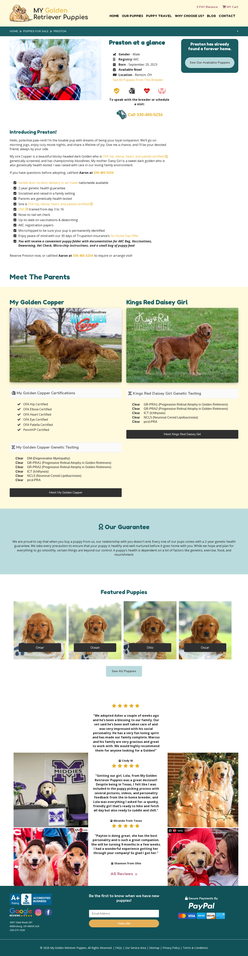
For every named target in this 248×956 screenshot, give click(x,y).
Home (114, 16)
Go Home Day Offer (124, 236)
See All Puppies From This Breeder (138, 80)
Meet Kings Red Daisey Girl (182, 434)
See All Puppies (124, 671)
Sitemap (154, 948)
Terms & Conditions (195, 948)
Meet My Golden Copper (65, 492)
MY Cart (232, 7)
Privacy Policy (171, 948)
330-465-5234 (103, 173)
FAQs (118, 948)
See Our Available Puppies (210, 62)
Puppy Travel (159, 16)
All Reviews (121, 874)
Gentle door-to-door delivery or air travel (48, 183)
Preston (59, 31)
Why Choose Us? (189, 16)
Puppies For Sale (35, 31)
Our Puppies (132, 16)
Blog (211, 16)
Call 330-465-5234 (145, 114)
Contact (227, 16)
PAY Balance (208, 7)
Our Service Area (135, 948)
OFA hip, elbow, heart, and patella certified (133, 156)
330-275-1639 (17, 930)
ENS (21, 209)
